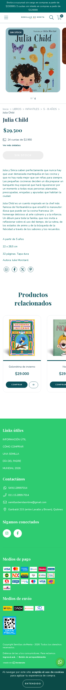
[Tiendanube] (14, 663)
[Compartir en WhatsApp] (6, 270)
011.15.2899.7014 (18, 495)
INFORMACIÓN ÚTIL (14, 439)
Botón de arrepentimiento (32, 657)
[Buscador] (51, 18)
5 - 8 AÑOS (50, 109)
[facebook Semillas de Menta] (18, 533)
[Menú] (6, 18)
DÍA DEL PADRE (12, 461)
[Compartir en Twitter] (23, 271)
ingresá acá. (9, 657)
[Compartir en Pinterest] (30, 271)
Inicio (6, 109)
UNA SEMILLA (11, 454)
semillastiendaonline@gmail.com (27, 502)
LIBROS (17, 109)
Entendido (33, 683)
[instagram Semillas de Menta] (7, 533)
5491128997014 (17, 488)
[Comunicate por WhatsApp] (60, 662)
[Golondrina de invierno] (33, 385)
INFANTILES (32, 109)
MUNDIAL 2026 (12, 468)
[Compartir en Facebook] (15, 271)
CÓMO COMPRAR (13, 446)
